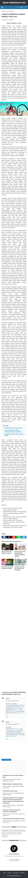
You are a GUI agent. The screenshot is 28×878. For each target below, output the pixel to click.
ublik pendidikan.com (14, 3)
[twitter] (9, 537)
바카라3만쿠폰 (12, 736)
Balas (7, 716)
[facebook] (4, 537)
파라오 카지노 (12, 711)
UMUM (19, 833)
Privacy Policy (15, 872)
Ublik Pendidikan (14, 854)
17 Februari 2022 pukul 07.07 (12, 700)
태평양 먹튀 (17, 734)
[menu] (3, 7)
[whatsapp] (19, 537)
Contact (9, 872)
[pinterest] (13, 537)
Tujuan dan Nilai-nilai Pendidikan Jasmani (13, 818)
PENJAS (23, 830)
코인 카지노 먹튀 (15, 708)
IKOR (11, 830)
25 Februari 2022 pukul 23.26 (12, 724)
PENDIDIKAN (5, 830)
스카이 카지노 (17, 728)
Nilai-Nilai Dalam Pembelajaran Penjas (13, 428)
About (4, 872)
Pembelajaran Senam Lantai (10, 791)
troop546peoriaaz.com (11, 730)
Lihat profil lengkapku (14, 860)
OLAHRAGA (16, 830)
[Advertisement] (14, 631)
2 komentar (11, 19)
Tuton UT (4, 833)
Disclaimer (22, 872)
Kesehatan (4, 835)
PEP (9, 833)
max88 (7, 731)
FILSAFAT (14, 833)
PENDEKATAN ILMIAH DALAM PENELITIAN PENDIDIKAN (19, 568)
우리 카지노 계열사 (19, 709)
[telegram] (23, 537)
